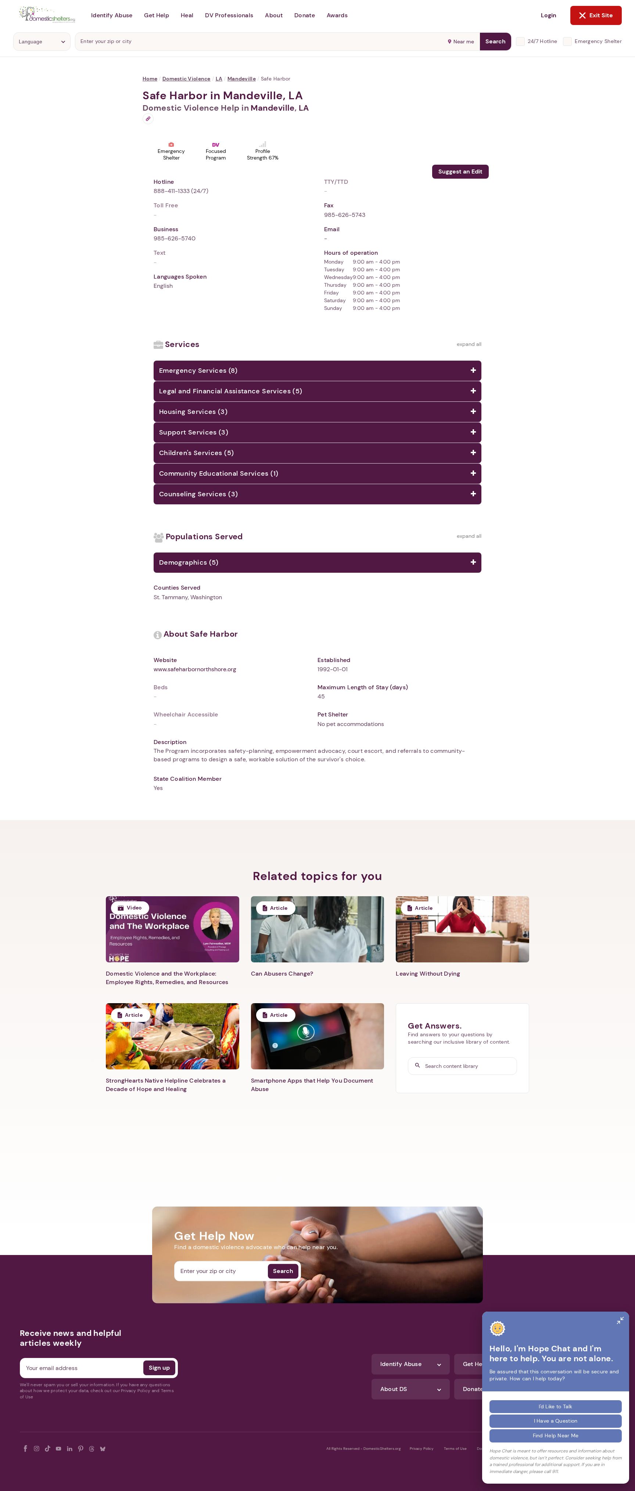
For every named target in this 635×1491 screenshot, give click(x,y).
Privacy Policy (422, 1448)
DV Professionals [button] (229, 15)
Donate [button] (304, 15)
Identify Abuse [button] (111, 15)
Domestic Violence (186, 78)
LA (219, 78)
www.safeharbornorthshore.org (195, 669)
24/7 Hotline (542, 41)
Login (548, 15)
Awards (337, 15)
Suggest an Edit (460, 171)
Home (150, 78)
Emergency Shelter (598, 41)
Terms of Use (455, 1448)
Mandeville (241, 78)
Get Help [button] (156, 15)
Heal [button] (187, 15)
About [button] (274, 15)
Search (495, 41)
